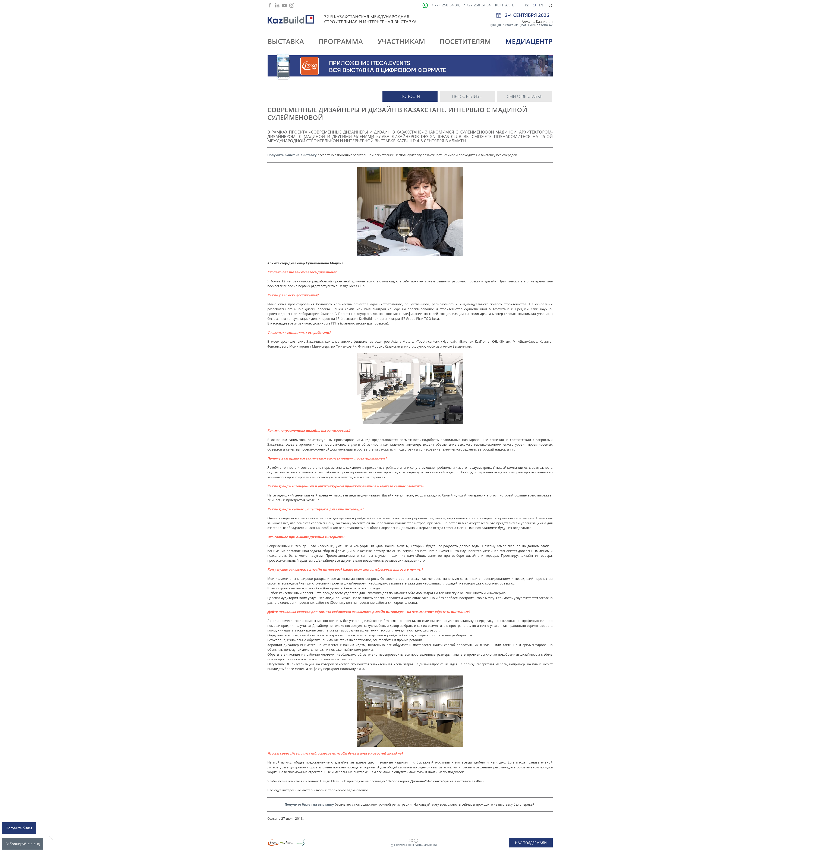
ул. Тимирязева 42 (537, 25)
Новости (410, 96)
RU (534, 5)
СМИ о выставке (524, 96)
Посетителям (465, 41)
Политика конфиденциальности (415, 845)
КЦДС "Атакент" (506, 25)
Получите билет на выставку (292, 155)
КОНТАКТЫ (505, 4)
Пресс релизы (467, 96)
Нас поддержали (531, 842)
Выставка (285, 41)
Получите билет (19, 828)
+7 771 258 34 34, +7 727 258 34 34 (460, 4)
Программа (340, 41)
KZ (527, 5)
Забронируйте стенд (23, 843)
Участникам (401, 41)
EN (541, 5)
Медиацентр (529, 41)
